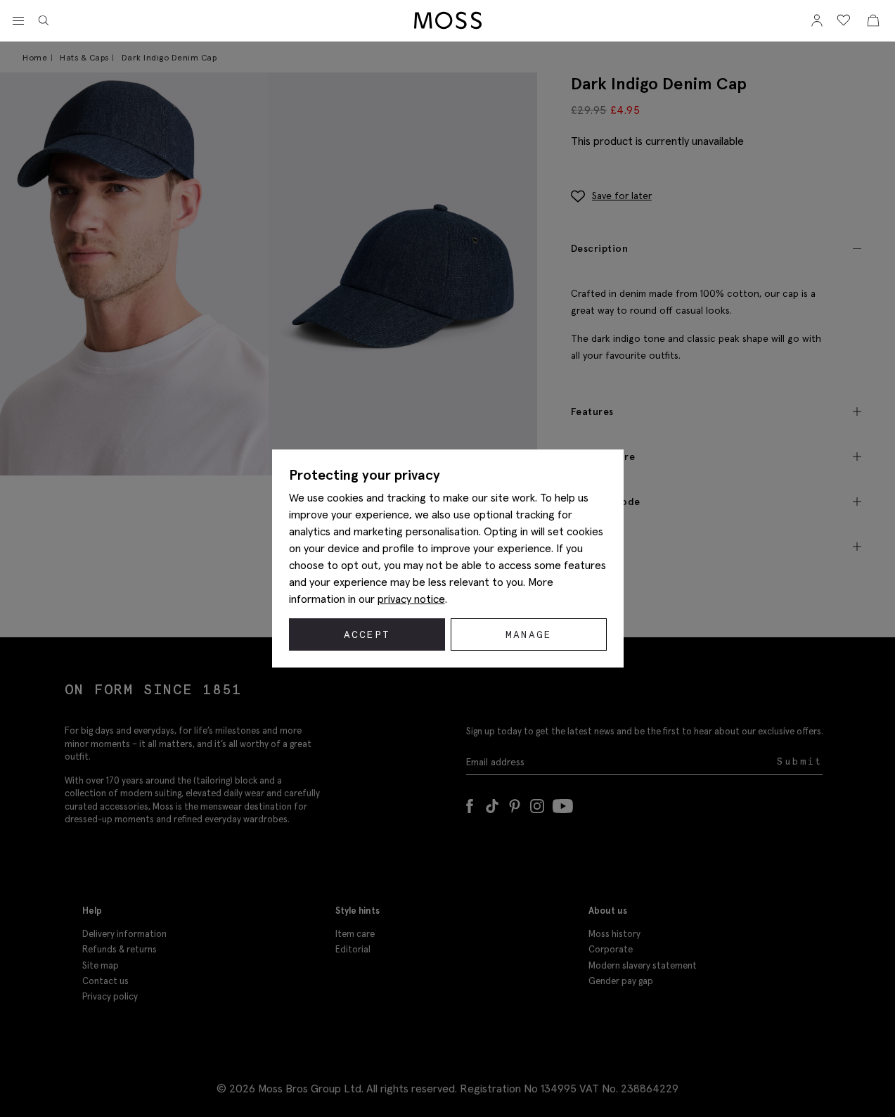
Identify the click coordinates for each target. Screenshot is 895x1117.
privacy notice (411, 599)
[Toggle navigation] (18, 21)
